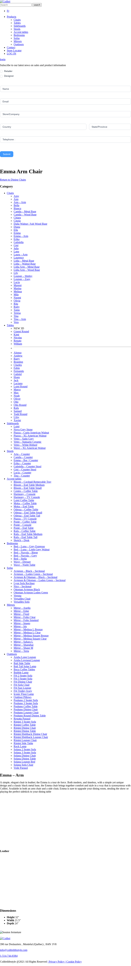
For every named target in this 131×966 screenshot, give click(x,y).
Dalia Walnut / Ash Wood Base (30, 223)
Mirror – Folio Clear (24, 617)
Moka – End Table (24, 506)
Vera (16, 322)
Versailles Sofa (22, 601)
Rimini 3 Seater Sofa (25, 721)
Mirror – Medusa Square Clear (30, 638)
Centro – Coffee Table (26, 491)
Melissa (18, 291)
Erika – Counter (22, 463)
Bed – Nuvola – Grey (25, 555)
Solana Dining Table (25, 758)
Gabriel (18, 374)
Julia (16, 248)
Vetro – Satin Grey (24, 438)
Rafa (16, 408)
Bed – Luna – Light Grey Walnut (31, 549)
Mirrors (18, 41)
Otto (16, 401)
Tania (17, 309)
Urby (16, 417)
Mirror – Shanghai (23, 644)
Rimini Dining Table (25, 730)
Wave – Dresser (22, 561)
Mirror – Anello (22, 607)
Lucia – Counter (22, 472)
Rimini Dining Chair (25, 727)
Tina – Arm (20, 319)
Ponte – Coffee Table (25, 521)
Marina (17, 288)
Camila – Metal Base (25, 211)
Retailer (7, 71)
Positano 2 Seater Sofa (26, 700)
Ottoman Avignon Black (27, 589)
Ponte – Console (22, 524)
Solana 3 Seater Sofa (25, 752)
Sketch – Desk (21, 540)
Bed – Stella (20, 558)
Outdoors (19, 44)
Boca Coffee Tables (24, 669)
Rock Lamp (20, 746)
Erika (16, 239)
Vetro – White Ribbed (25, 444)
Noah (17, 395)
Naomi (17, 297)
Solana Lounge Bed (24, 761)
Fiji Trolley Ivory (23, 691)
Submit (6, 154)
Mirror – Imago (22, 623)
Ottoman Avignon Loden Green (31, 592)
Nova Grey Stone (23, 429)
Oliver (17, 398)
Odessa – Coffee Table (26, 509)
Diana (17, 226)
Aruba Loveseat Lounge (27, 660)
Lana (16, 251)
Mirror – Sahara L (23, 641)
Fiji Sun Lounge (22, 687)
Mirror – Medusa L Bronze (28, 629)
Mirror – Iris (20, 626)
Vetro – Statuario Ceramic (27, 441)
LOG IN (11, 53)
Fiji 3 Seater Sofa (23, 678)
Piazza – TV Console (25, 518)
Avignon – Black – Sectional (29, 571)
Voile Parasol (21, 767)
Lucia (17, 282)
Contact (11, 47)
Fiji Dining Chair (23, 681)
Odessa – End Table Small (28, 512)
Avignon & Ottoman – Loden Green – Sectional (40, 580)
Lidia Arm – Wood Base (27, 269)
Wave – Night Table (24, 564)
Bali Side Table (22, 663)
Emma (17, 233)
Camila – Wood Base (25, 214)
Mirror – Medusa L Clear (27, 632)
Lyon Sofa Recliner (24, 583)
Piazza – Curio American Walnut (31, 432)
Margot (17, 285)
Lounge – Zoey (22, 279)
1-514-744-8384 (9, 955)
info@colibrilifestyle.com (13, 950)
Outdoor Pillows (22, 697)
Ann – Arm (20, 202)
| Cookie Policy (73, 961)
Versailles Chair (22, 598)
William (18, 343)
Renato (17, 340)
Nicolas (18, 337)
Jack (16, 380)
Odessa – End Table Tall (27, 515)
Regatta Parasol (22, 718)
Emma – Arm (21, 236)
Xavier (17, 420)
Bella (16, 205)
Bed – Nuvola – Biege (26, 552)
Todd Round (20, 414)
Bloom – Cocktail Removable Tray (32, 481)
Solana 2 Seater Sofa (25, 749)
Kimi (16, 334)
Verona (17, 595)
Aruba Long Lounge (25, 657)
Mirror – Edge (21, 611)
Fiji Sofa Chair (22, 684)
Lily (16, 273)
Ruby (17, 306)
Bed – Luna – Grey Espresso (29, 546)
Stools (17, 29)
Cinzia (17, 220)
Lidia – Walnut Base (25, 263)
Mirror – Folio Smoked (26, 620)
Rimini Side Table (23, 743)
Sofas (17, 38)
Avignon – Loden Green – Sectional (33, 574)
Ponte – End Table (24, 527)
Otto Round (20, 404)
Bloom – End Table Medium (29, 484)
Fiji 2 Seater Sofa (23, 675)
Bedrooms (19, 35)
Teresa (17, 313)
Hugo (17, 377)
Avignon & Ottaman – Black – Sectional (35, 577)
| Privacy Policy (56, 961)
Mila (16, 294)
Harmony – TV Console (27, 497)
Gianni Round (21, 331)
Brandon (18, 361)
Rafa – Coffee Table (24, 531)
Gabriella (19, 242)
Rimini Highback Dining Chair (30, 734)
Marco (17, 389)
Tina (16, 316)
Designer (8, 76)
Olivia (17, 300)
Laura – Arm (20, 254)
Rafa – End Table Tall (25, 537)
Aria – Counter (22, 454)
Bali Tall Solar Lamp (25, 666)
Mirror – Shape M (23, 647)
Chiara (17, 217)
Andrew (18, 355)
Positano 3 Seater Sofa (26, 703)
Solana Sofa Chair (23, 764)
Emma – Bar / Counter (26, 460)
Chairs (17, 19)
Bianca (17, 208)
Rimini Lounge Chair (25, 740)
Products (11, 16)
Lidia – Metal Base (24, 260)
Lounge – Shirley (23, 276)
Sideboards (20, 25)
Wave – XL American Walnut (30, 448)
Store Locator (14, 50)
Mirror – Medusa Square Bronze (31, 635)
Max (16, 392)
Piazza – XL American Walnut (30, 435)
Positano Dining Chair (26, 709)
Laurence (19, 257)
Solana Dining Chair (25, 755)
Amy (16, 196)
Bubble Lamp (21, 672)
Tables (17, 22)
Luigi (16, 426)
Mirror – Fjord (21, 614)
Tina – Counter (22, 475)
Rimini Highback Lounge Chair (31, 737)
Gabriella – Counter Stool (27, 466)
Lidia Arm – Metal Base (27, 266)
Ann (16, 199)
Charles (18, 364)
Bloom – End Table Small (28, 488)
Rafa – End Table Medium (28, 534)
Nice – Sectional (22, 586)
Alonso (17, 352)
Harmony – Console (24, 494)
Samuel (18, 411)
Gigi (16, 245)
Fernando (19, 371)
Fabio (17, 368)
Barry (17, 358)
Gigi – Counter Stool (25, 469)
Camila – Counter (23, 457)
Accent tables (21, 32)
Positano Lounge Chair (26, 712)
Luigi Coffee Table (24, 500)
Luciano (18, 383)
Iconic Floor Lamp (24, 694)
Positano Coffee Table (26, 706)
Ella (16, 229)
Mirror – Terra (21, 651)
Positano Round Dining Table (30, 715)
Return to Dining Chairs (13, 179)
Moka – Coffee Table (25, 503)
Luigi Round (20, 386)
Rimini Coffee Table (25, 724)
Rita (16, 303)
